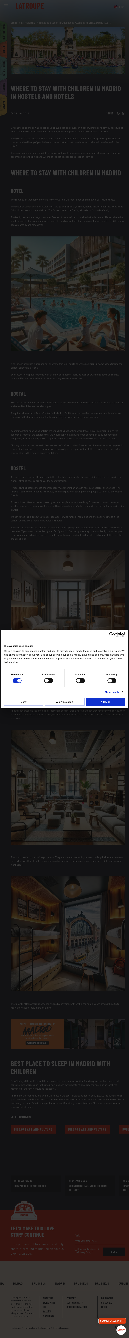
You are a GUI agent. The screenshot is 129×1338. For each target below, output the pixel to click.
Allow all (105, 701)
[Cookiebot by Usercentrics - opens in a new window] (111, 634)
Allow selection (64, 701)
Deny (23, 701)
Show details (112, 692)
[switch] (48, 680)
